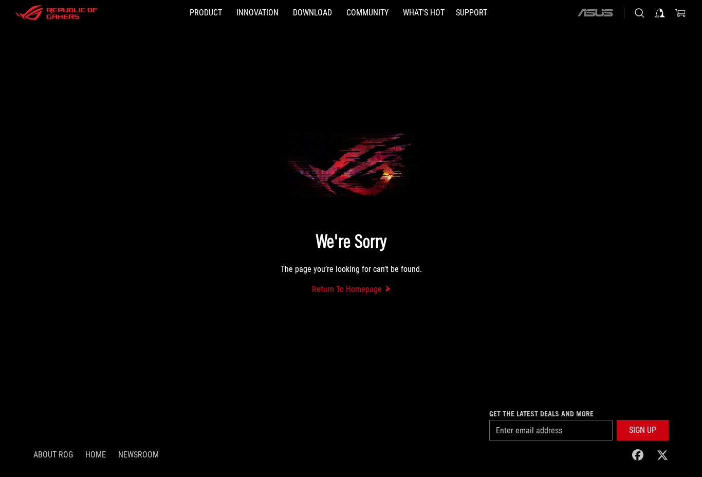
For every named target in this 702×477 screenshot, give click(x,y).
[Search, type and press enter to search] (639, 13)
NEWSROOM (138, 455)
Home (95, 455)
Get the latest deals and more (541, 414)
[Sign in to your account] (660, 13)
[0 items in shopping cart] (680, 13)
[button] (643, 430)
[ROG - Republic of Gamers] (56, 13)
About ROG (53, 455)
